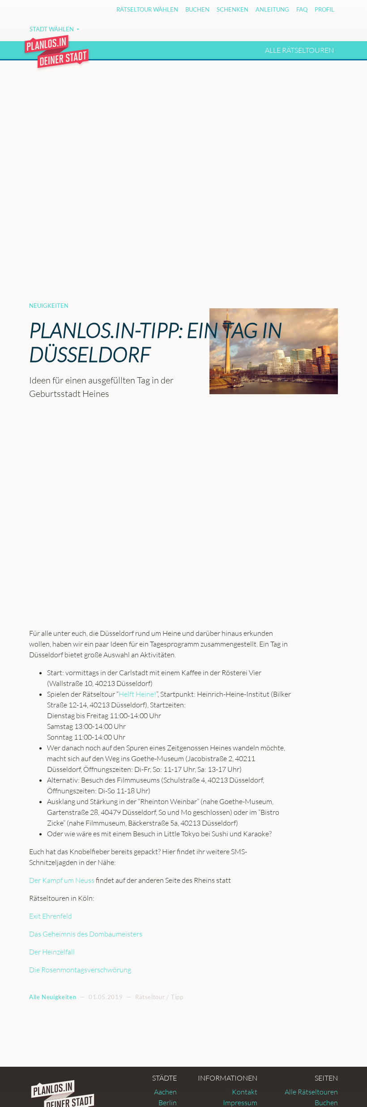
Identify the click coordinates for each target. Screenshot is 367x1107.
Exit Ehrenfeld (50, 915)
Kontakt (244, 1091)
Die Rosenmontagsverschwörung (80, 969)
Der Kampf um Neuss (61, 880)
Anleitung (272, 9)
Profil (324, 9)
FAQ (301, 9)
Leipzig (285, 32)
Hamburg (176, 32)
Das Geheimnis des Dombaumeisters (85, 933)
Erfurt (138, 32)
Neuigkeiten (48, 305)
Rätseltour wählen (147, 9)
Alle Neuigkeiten (52, 997)
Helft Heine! (137, 694)
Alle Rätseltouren (299, 50)
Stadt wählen (52, 29)
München (324, 32)
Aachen (165, 1091)
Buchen (197, 9)
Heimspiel (220, 32)
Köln (255, 32)
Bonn (107, 32)
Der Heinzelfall (52, 951)
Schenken (232, 9)
